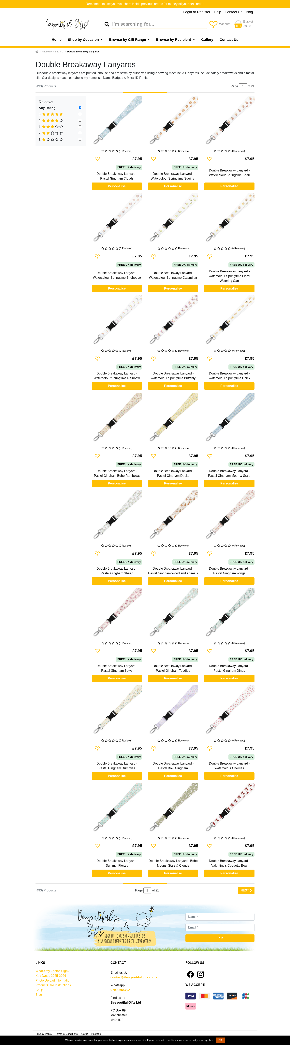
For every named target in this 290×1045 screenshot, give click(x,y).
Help (217, 12)
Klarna (84, 1033)
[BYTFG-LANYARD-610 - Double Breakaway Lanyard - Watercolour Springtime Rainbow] (117, 322)
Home (57, 40)
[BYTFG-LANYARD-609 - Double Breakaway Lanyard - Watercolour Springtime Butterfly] (173, 322)
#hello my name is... (52, 51)
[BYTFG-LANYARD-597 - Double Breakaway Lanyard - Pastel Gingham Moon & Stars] (229, 419)
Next (245, 890)
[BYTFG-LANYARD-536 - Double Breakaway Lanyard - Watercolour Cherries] (229, 712)
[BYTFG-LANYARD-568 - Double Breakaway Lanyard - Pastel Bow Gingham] (173, 712)
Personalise (117, 186)
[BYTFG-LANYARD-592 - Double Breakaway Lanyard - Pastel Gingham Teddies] (173, 614)
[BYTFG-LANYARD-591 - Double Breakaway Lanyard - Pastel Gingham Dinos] (229, 614)
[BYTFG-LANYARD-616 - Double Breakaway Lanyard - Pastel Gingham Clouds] (117, 122)
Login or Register (196, 12)
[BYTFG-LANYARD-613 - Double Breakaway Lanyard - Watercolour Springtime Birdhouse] (117, 220)
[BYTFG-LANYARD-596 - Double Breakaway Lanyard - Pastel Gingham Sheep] (117, 517)
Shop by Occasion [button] (84, 40)
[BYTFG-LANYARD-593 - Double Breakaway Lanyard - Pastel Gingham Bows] (117, 614)
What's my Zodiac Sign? (52, 971)
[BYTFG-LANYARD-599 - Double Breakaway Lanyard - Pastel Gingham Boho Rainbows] (117, 419)
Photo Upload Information (53, 980)
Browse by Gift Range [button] (128, 40)
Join (220, 938)
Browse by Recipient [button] (174, 40)
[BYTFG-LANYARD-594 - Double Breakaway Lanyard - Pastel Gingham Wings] (229, 517)
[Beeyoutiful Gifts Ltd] (70, 24)
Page (139, 890)
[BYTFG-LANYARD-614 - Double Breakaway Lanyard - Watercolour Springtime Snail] (229, 122)
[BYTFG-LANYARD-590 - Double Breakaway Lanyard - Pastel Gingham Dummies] (117, 712)
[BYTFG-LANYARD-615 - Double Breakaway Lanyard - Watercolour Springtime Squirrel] (173, 122)
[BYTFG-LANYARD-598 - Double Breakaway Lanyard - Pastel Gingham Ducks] (173, 419)
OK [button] (220, 1040)
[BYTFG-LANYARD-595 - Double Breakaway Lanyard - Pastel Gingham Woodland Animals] (173, 517)
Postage (96, 1033)
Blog (249, 12)
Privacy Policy (44, 1033)
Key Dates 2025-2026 (51, 975)
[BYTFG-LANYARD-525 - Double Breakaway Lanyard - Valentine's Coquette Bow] (229, 809)
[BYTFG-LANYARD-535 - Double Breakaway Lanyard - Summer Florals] (117, 809)
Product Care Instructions (53, 985)
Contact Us (233, 12)
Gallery (207, 40)
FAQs (39, 990)
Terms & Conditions (66, 1033)
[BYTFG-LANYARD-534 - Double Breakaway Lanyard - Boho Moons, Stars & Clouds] (173, 809)
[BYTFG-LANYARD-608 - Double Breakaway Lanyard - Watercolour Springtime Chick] (229, 322)
